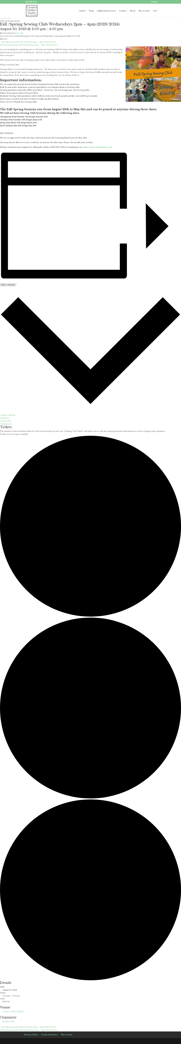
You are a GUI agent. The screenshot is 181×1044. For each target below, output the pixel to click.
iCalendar (4, 418)
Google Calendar (8, 415)
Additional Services (106, 11)
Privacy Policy (31, 1035)
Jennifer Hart (9, 1021)
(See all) (19, 33)
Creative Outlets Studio (13, 1011)
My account (144, 11)
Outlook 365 (5, 421)
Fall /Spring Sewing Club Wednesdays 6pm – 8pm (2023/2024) (29, 45)
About (132, 11)
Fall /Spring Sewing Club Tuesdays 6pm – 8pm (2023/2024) (27, 42)
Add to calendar (8, 285)
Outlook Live (6, 424)
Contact (122, 11)
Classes (82, 11)
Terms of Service (49, 1035)
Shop (91, 11)
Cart (155, 11)
